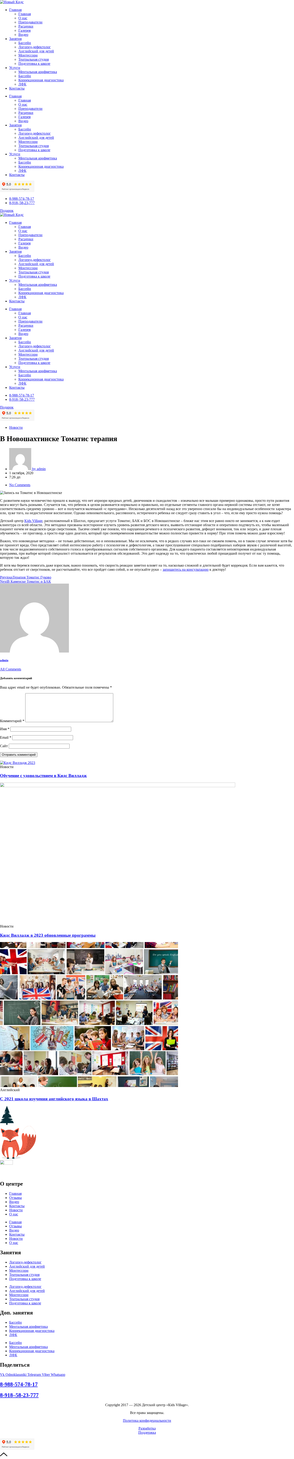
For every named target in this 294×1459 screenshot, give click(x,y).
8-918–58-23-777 (19, 1395)
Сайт (4, 746)
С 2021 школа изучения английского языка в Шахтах (54, 1098)
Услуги (14, 68)
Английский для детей (36, 51)
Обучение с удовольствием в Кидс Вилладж (43, 775)
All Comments (10, 669)
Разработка (147, 1428)
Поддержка (147, 1432)
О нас (22, 18)
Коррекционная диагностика (41, 80)
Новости (16, 427)
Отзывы (15, 1198)
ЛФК (22, 84)
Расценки (25, 26)
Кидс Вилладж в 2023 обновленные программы (48, 935)
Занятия (15, 39)
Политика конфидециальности (147, 1420)
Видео (23, 35)
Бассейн (24, 43)
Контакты (17, 88)
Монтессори (28, 55)
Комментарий (12, 721)
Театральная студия (33, 59)
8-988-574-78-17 (19, 1384)
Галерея (24, 30)
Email (5, 737)
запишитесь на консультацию (186, 569)
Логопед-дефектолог (34, 47)
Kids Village (33, 521)
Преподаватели (30, 22)
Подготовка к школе (34, 63)
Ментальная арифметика (37, 72)
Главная (15, 10)
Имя (4, 729)
